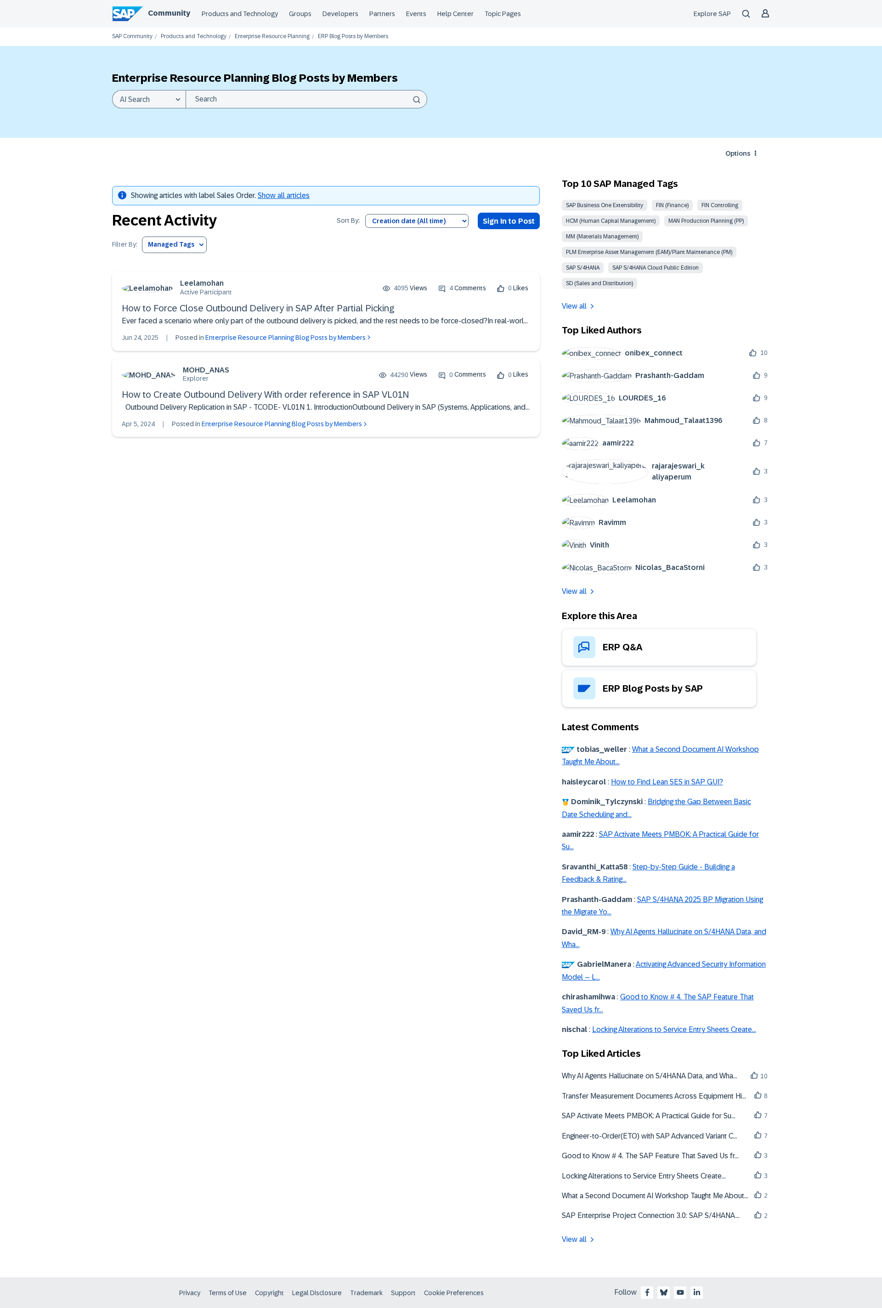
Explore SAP (712, 13)
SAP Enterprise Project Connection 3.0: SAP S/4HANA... (651, 1215)
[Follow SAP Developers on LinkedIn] (697, 1292)
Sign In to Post (509, 221)
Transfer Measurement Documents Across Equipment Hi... (654, 1096)
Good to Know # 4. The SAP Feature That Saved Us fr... (650, 1156)
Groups (300, 13)
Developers (340, 13)
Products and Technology (240, 13)
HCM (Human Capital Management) (611, 221)
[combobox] (306, 99)
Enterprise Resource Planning (272, 36)
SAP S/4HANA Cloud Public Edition (655, 268)
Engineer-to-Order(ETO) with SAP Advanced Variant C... (649, 1136)
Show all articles (284, 195)
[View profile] (147, 288)
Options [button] (737, 153)
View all (574, 306)
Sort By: (348, 220)
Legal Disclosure (317, 1293)
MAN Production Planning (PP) (706, 221)
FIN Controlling (719, 205)
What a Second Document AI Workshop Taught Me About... (655, 1196)
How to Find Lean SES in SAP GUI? (667, 782)
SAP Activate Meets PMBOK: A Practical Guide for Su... (648, 1116)
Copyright (269, 1293)
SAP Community (132, 36)
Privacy (189, 1293)
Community (169, 13)
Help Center (455, 13)
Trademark (366, 1293)
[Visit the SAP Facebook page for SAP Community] (647, 1292)
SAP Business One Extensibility (604, 205)
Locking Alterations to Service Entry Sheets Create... (674, 1029)
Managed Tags (171, 244)
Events (416, 13)
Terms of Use (228, 1293)
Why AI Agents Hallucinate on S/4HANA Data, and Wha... (649, 1076)
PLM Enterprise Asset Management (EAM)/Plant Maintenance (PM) (649, 252)
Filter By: (124, 244)
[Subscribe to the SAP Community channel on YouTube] (680, 1292)
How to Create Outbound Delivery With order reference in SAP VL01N (265, 394)
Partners (382, 13)
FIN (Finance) (672, 205)
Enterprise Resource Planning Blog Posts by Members (285, 337)
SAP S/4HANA (582, 268)
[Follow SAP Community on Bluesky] (663, 1292)
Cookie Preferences (454, 1293)
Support (403, 1293)
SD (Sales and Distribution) (599, 283)
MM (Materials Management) (602, 236)
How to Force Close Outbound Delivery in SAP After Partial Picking (258, 308)
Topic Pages (503, 13)
